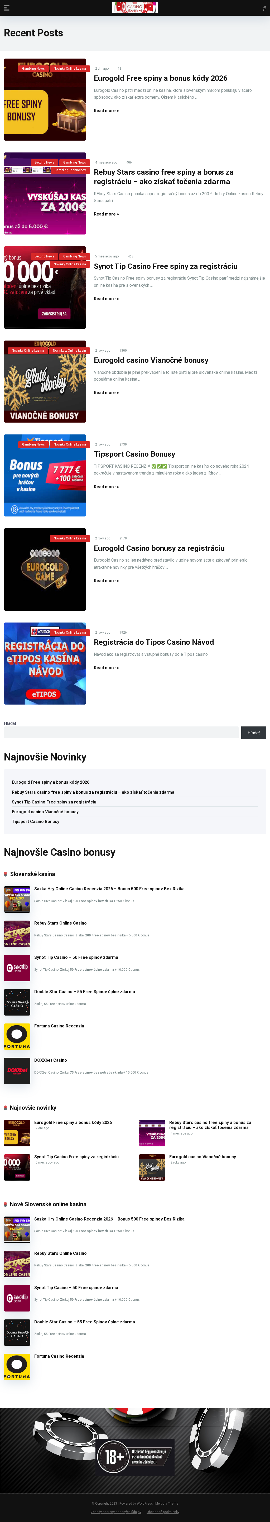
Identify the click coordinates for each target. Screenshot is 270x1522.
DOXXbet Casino (50, 1060)
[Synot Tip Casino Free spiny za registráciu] (45, 287)
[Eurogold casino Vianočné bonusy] (45, 382)
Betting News (44, 162)
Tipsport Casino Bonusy (134, 454)
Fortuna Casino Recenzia (59, 1025)
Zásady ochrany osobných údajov (116, 1512)
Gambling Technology (70, 170)
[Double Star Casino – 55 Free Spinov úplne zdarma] (17, 1014)
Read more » (106, 110)
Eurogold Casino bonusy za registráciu (159, 548)
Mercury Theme (166, 1503)
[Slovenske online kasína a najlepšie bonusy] (135, 7)
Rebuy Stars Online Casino (60, 923)
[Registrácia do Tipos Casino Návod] (45, 664)
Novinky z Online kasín (69, 350)
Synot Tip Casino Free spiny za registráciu (165, 266)
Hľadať (10, 723)
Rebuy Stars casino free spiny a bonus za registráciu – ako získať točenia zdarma (93, 792)
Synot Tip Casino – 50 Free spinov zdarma (76, 957)
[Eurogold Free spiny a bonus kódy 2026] (45, 100)
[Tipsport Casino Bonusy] (45, 475)
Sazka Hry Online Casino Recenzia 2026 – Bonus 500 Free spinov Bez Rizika (109, 888)
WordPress (145, 1503)
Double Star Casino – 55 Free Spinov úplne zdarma (84, 991)
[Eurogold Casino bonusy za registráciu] (45, 569)
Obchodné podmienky (163, 1512)
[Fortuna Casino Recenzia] (17, 1048)
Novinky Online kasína (70, 68)
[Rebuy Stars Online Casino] (17, 945)
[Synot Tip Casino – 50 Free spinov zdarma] (17, 979)
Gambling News (33, 68)
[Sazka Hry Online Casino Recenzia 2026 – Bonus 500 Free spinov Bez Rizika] (17, 911)
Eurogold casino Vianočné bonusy (151, 360)
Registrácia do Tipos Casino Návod (154, 642)
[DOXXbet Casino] (17, 1082)
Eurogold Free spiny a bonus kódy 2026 (161, 78)
